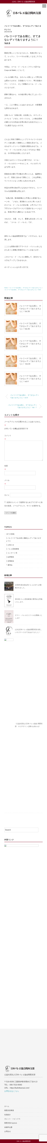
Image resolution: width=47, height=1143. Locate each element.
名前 (6, 467)
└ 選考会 (9, 565)
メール (6, 482)
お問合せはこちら (11, 1091)
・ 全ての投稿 (9, 534)
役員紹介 (7, 1115)
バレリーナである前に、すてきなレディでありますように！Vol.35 (30, 326)
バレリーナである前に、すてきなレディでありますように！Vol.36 (30, 308)
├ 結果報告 (10, 557)
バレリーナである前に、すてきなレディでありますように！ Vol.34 (30, 361)
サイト (6, 495)
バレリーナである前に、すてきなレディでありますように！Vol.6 (22, 289)
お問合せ (7, 1131)
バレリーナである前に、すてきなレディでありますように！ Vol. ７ (22, 406)
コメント (7, 437)
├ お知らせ (10, 545)
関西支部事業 (9, 1110)
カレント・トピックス (12, 1119)
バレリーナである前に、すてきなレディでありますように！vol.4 (30, 378)
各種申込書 (8, 1127)
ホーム (6, 1106)
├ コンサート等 (11, 553)
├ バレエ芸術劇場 (12, 549)
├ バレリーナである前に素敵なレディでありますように (23, 539)
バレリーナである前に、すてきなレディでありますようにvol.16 (30, 343)
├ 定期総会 (10, 561)
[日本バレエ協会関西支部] (23, 9)
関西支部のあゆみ (10, 1123)
